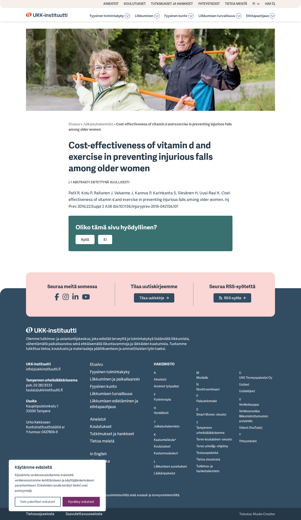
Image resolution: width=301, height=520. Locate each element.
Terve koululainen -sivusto (214, 439)
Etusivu (74, 124)
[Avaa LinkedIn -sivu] (75, 296)
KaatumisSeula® (165, 440)
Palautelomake (206, 401)
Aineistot (111, 4)
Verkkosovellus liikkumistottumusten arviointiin (253, 416)
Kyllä (85, 239)
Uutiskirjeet (247, 391)
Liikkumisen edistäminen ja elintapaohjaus (114, 403)
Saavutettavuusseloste (84, 513)
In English (98, 453)
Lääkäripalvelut (164, 473)
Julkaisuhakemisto (98, 124)
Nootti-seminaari (207, 389)
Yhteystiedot (209, 4)
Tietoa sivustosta (208, 459)
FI (254, 4)
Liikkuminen (144, 16)
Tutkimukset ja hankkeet (172, 4)
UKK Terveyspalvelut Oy (255, 377)
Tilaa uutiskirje (151, 297)
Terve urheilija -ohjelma (212, 446)
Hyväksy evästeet (81, 502)
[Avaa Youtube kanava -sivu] (86, 296)
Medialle (202, 377)
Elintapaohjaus (257, 16)
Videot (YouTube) (250, 427)
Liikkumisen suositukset (170, 466)
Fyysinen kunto (176, 16)
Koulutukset (135, 4)
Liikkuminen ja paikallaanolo (115, 379)
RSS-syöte (233, 297)
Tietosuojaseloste (40, 513)
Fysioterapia (162, 399)
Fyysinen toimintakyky (107, 16)
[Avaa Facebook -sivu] (57, 296)
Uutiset (244, 384)
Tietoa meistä (236, 4)
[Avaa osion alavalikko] (127, 16)
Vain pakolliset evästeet (37, 502)
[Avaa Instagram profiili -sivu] (66, 296)
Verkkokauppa (249, 404)
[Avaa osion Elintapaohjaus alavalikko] (272, 16)
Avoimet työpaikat (166, 386)
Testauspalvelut (207, 453)
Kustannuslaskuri (166, 453)
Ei (105, 239)
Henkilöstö (161, 413)
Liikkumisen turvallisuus (217, 16)
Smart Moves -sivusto (211, 414)
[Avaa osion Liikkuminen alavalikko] (157, 16)
